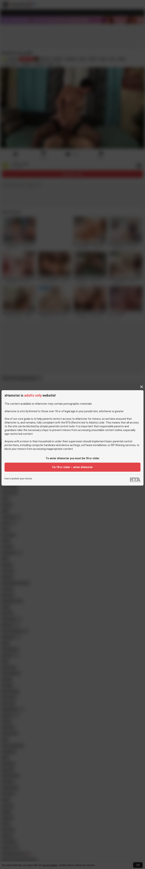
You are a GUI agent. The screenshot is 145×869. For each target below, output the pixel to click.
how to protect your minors (18, 478)
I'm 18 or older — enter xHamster (72, 467)
